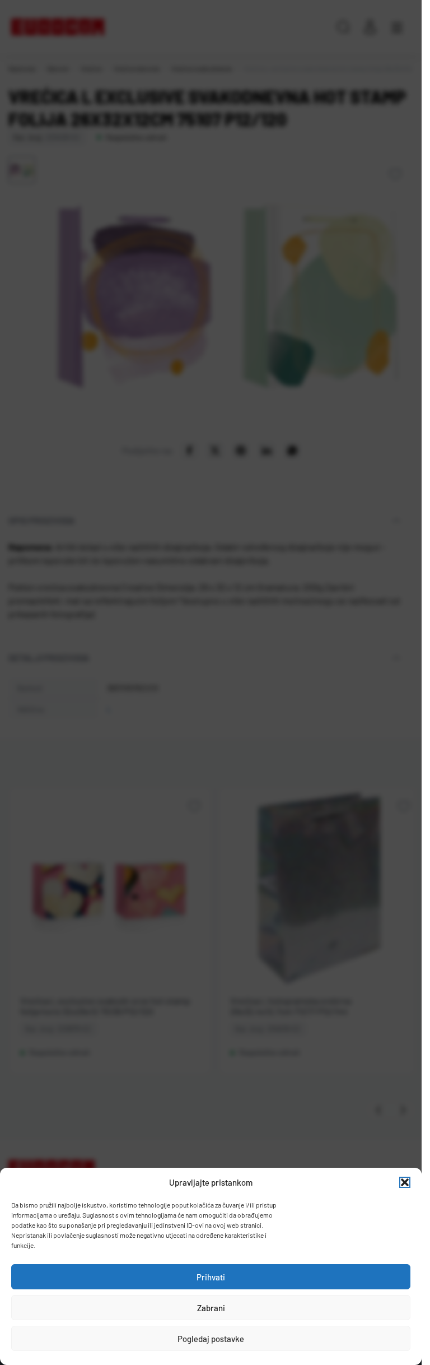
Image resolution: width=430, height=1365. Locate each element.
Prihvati (211, 1277)
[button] (404, 1182)
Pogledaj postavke (210, 1339)
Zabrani (211, 1308)
